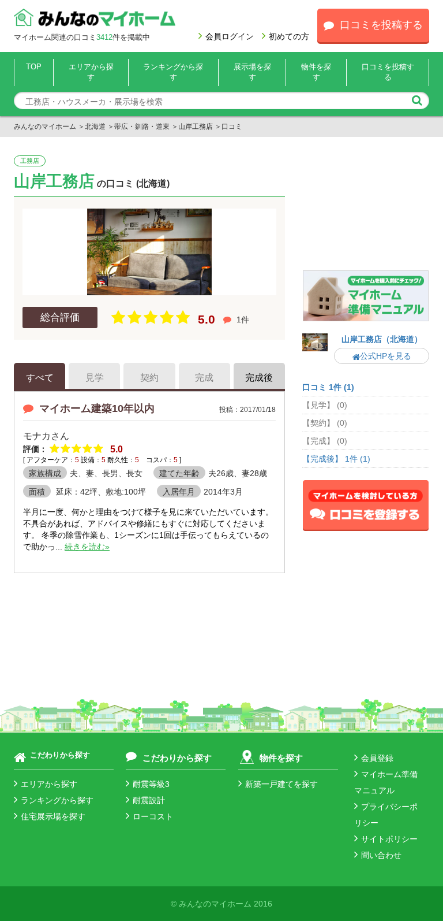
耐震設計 (149, 800)
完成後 (259, 377)
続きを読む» (87, 546)
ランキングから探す (57, 800)
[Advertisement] (365, 212)
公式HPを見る (385, 356)
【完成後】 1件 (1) (336, 458)
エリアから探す (49, 784)
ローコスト (153, 816)
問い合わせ (381, 855)
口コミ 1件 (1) (328, 387)
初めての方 (289, 36)
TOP (34, 66)
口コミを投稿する (381, 25)
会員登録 (377, 758)
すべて (40, 377)
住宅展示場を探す (53, 816)
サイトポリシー (389, 839)
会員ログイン (229, 36)
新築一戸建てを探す (281, 784)
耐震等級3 (151, 784)
